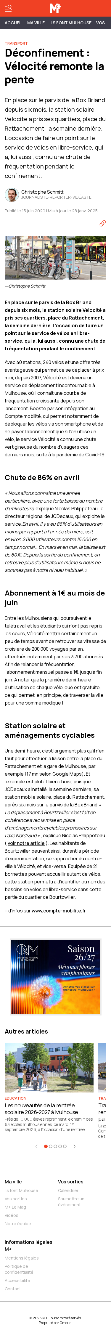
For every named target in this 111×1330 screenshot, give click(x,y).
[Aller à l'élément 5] (65, 1146)
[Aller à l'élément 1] (46, 1146)
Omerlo (65, 1322)
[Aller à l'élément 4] (60, 1146)
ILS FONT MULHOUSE (70, 22)
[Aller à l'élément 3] (55, 1146)
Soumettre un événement (71, 1201)
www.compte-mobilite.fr (59, 910)
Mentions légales (22, 1258)
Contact (13, 1289)
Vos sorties (16, 1198)
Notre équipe (18, 1223)
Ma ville (13, 1181)
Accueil (13, 22)
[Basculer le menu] (8, 8)
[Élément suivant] (74, 1146)
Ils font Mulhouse (21, 1190)
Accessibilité (17, 1280)
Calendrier (68, 1190)
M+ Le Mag (15, 1207)
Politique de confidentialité (19, 1269)
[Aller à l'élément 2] (50, 1146)
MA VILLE (36, 22)
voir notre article (26, 843)
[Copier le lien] (102, 223)
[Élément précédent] (36, 1146)
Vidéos (11, 1215)
